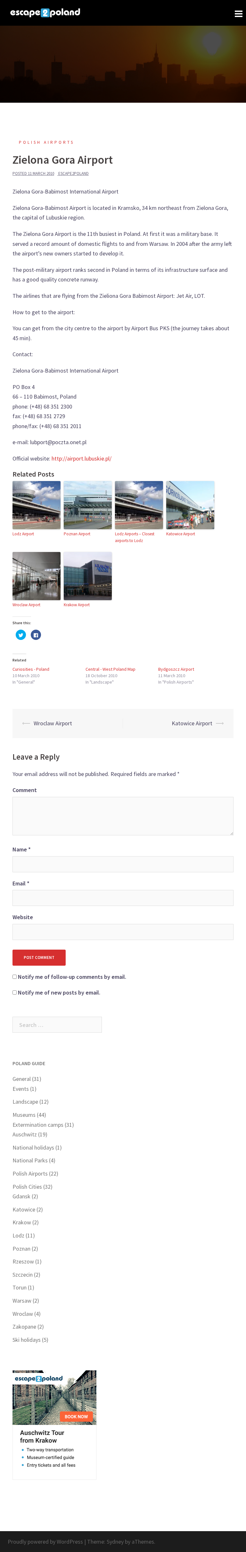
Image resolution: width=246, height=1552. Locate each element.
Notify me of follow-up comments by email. (72, 976)
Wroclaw (22, 1313)
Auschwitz (24, 1134)
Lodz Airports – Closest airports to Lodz (134, 537)
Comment (24, 790)
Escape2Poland (73, 173)
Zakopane (24, 1326)
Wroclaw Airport (26, 605)
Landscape (25, 1101)
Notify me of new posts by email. (59, 992)
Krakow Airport (77, 605)
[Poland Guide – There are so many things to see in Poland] (45, 12)
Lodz (18, 1235)
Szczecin (22, 1274)
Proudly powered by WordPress (45, 1541)
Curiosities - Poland (30, 669)
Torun (19, 1287)
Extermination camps (37, 1124)
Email (20, 883)
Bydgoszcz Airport (176, 669)
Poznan (21, 1248)
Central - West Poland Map (110, 669)
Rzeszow (23, 1261)
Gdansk (21, 1196)
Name (21, 849)
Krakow (21, 1222)
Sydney (115, 1541)
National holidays (33, 1147)
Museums (24, 1114)
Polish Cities (27, 1186)
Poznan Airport (77, 534)
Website (22, 917)
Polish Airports (46, 142)
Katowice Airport (180, 534)
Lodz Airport (23, 534)
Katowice (23, 1209)
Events (20, 1088)
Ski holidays (26, 1339)
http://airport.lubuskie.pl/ (81, 458)
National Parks (30, 1160)
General (21, 1078)
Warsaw (21, 1300)
